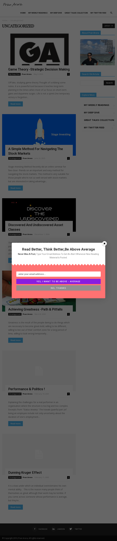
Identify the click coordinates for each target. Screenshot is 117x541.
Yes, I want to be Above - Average (58, 281)
